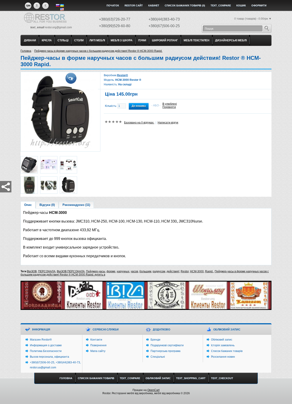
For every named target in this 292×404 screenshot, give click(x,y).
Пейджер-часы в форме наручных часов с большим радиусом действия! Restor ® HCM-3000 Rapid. (98, 50)
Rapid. (209, 271)
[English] (62, 9)
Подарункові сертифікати (167, 345)
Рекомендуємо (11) (76, 205)
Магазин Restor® (41, 339)
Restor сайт (134, 5)
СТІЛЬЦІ (62, 40)
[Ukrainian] (62, 5)
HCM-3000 (197, 271)
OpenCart (153, 390)
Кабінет (153, 5)
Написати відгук (168, 122)
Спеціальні (158, 356)
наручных (123, 271)
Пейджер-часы (95, 271)
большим (145, 271)
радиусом (159, 271)
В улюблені (169, 103)
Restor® (122, 75)
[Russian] (58, 5)
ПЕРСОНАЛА (46, 271)
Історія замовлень (223, 345)
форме (111, 271)
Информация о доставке (46, 345)
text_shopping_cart (191, 378)
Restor (185, 271)
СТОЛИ (79, 40)
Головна (26, 50)
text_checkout (222, 378)
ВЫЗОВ (32, 271)
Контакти (96, 339)
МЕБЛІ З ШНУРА (122, 40)
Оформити (258, 5)
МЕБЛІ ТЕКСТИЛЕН (196, 40)
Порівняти (169, 107)
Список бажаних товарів (226, 351)
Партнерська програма (165, 351)
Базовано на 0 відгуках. (139, 122)
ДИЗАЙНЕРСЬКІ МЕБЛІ (231, 40)
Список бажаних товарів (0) (185, 5)
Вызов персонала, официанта (49, 356)
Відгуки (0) (47, 205)
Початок (113, 5)
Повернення (98, 345)
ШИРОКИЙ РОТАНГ (165, 40)
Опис (28, 205)
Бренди (155, 339)
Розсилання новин (223, 356)
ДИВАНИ (30, 40)
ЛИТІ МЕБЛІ (97, 40)
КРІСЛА (47, 40)
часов (134, 271)
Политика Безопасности (46, 351)
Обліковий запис (221, 339)
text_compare (221, 5)
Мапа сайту (97, 351)
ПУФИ (142, 40)
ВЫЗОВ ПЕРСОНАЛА (71, 271)
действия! (173, 271)
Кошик (241, 5)
